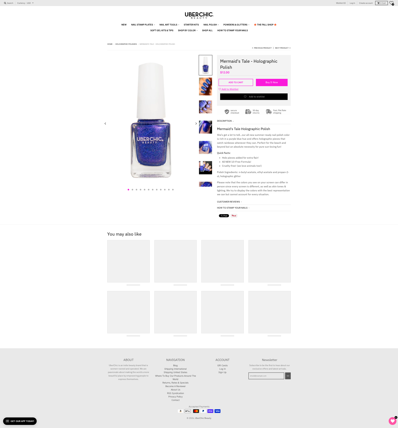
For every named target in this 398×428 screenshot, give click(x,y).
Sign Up (222, 372)
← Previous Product (262, 48)
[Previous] (105, 123)
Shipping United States (175, 372)
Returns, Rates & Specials (175, 382)
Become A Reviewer (175, 386)
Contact (175, 400)
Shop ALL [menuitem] (207, 30)
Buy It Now (272, 82)
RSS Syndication (175, 393)
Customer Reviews (228, 201)
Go (288, 376)
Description (224, 120)
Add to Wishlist (229, 89)
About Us (175, 389)
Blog (175, 365)
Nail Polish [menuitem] (210, 24)
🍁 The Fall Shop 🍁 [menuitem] (265, 24)
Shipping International (175, 368)
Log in (352, 3)
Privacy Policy (175, 396)
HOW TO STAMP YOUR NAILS (232, 207)
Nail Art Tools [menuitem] (168, 24)
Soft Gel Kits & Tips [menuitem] (161, 30)
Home (110, 44)
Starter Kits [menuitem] (191, 24)
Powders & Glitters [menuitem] (235, 24)
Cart (383, 3)
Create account (366, 3)
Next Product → (283, 48)
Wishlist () (341, 3)
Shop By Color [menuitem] (187, 30)
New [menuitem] (124, 24)
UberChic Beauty (203, 418)
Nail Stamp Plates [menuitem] (142, 24)
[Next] (196, 123)
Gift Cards (222, 365)
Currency (21, 3)
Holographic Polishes (126, 44)
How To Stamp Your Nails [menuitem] (232, 30)
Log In (222, 368)
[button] (391, 3)
